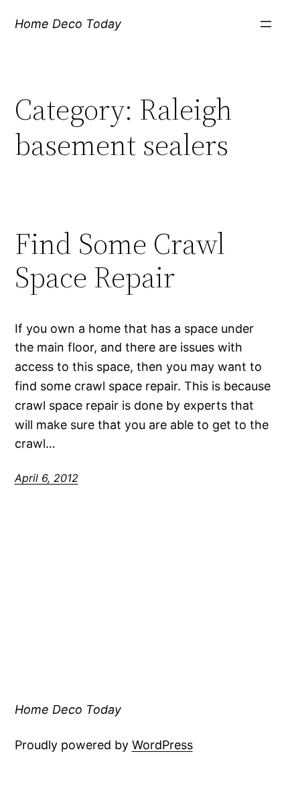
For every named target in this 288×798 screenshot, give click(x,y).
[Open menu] (266, 24)
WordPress (162, 745)
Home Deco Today (68, 24)
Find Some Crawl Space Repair (120, 261)
